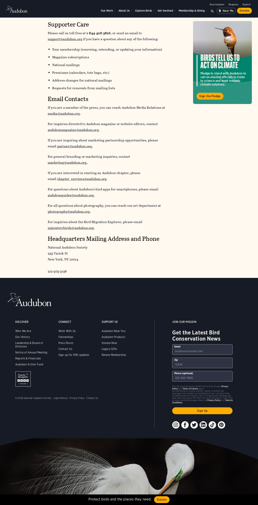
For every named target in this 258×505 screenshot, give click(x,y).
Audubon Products (113, 337)
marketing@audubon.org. (68, 162)
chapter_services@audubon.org (82, 178)
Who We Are (23, 331)
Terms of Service (190, 388)
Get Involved (165, 10)
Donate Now (109, 343)
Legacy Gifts (109, 349)
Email (177, 346)
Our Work (107, 10)
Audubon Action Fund (29, 364)
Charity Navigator (23, 379)
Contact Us (65, 349)
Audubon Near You (113, 331)
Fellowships (65, 337)
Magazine (233, 4)
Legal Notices (60, 398)
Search (212, 11)
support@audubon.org (65, 39)
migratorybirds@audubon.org (71, 227)
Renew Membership (114, 355)
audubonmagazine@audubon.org (73, 129)
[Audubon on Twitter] (194, 425)
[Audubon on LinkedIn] (203, 425)
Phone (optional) (183, 373)
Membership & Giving (192, 10)
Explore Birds (143, 10)
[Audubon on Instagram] (176, 425)
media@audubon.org (64, 113)
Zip (176, 360)
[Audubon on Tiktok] (212, 425)
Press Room (65, 343)
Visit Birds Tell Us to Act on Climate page (222, 62)
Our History (22, 337)
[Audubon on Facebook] (185, 425)
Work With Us (67, 331)
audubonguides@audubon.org (71, 195)
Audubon (16, 9)
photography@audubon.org (69, 211)
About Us (124, 10)
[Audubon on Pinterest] (221, 425)
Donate (244, 10)
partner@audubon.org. (75, 146)
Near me (228, 10)
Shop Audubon (217, 4)
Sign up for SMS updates (73, 355)
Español (246, 4)
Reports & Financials (28, 358)
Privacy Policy (77, 398)
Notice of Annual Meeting (31, 352)
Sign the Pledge (210, 96)
